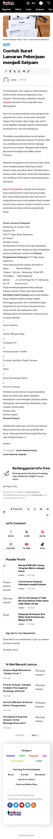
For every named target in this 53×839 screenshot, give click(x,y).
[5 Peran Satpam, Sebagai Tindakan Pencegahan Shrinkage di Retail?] (42, 687)
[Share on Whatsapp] (19, 71)
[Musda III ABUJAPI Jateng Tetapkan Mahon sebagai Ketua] (9, 571)
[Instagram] (10, 546)
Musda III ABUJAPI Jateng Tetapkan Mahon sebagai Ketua (31, 568)
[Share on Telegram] (24, 71)
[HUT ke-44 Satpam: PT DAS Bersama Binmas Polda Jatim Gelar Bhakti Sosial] (9, 603)
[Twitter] (26, 534)
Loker (39, 761)
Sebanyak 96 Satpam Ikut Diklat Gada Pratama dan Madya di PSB (31, 617)
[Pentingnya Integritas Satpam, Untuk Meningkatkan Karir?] (42, 719)
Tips (6, 44)
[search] (28, 3)
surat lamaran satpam (14, 455)
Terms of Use (32, 492)
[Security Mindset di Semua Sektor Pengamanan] (42, 705)
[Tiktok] (42, 546)
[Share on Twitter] (15, 71)
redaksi (13, 80)
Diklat (22, 756)
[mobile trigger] (47, 3)
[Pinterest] (42, 534)
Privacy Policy (37, 495)
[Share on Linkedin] (41, 509)
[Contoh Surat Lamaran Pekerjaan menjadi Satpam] (9, 587)
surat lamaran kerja (26, 451)
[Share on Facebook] (10, 71)
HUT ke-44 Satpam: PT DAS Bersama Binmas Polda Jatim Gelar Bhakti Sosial (33, 601)
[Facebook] (10, 534)
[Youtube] (26, 546)
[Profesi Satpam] (8, 3)
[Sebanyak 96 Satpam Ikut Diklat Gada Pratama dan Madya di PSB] (9, 619)
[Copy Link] (28, 71)
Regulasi (33, 756)
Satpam (10, 756)
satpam (7, 102)
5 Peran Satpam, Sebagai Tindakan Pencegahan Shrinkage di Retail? (17, 688)
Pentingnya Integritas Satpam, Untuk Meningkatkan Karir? (15, 720)
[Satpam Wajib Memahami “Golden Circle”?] (42, 673)
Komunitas (17, 761)
